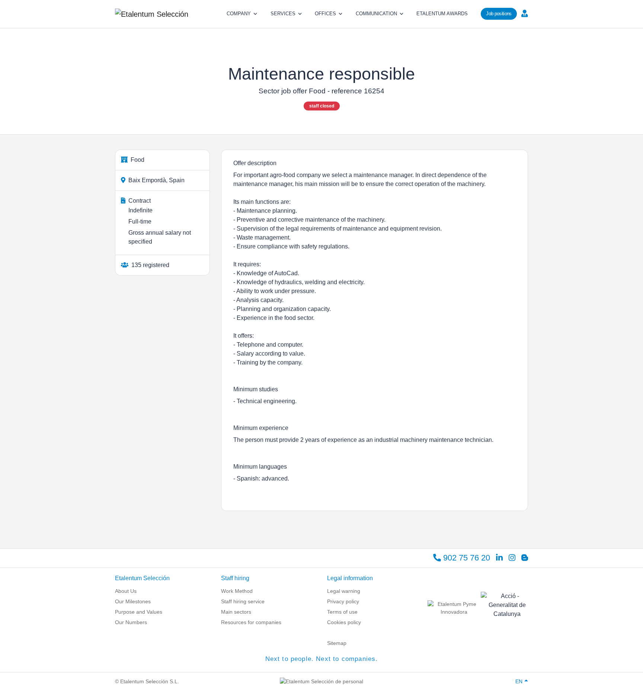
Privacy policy (343, 601)
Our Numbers (131, 622)
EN (518, 681)
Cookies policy (344, 622)
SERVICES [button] (283, 13)
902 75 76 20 (465, 557)
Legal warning (343, 591)
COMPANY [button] (239, 13)
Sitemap (336, 643)
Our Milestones (133, 601)
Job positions (498, 13)
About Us (126, 591)
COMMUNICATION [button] (376, 13)
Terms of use (342, 612)
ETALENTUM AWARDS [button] (442, 13)
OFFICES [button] (325, 13)
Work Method (237, 591)
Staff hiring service (243, 601)
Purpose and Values (138, 612)
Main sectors (236, 612)
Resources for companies (251, 622)
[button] (523, 13)
